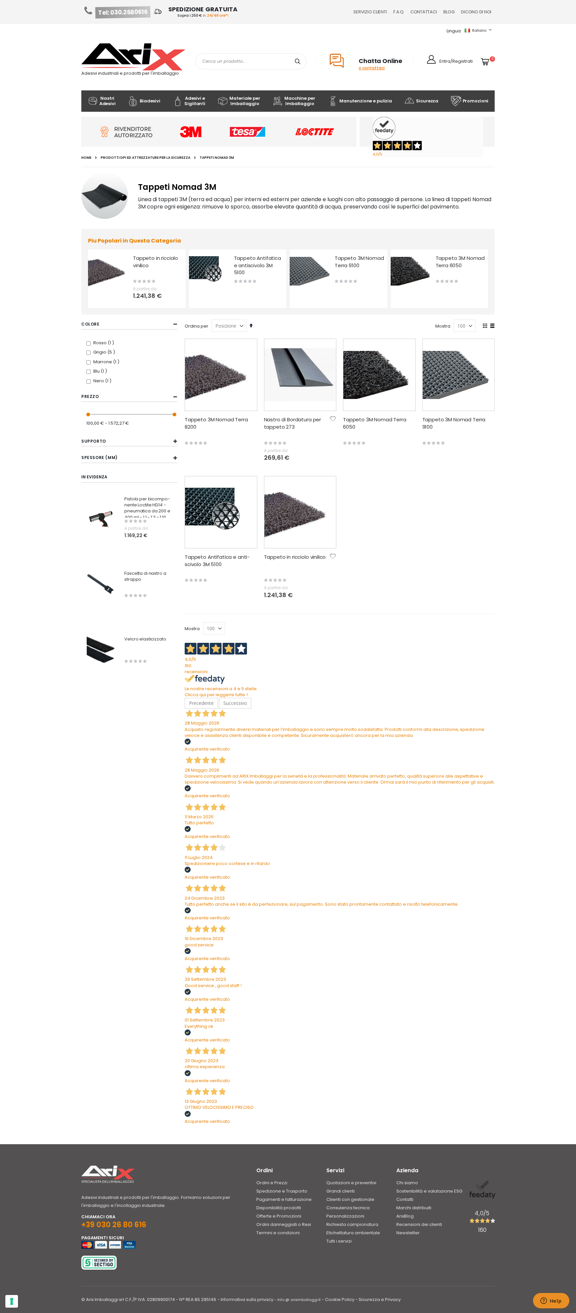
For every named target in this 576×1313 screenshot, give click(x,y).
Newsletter (408, 1233)
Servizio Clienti (370, 12)
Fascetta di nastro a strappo (145, 576)
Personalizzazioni (345, 1216)
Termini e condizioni (278, 1233)
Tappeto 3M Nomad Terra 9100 (359, 262)
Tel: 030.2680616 (123, 12)
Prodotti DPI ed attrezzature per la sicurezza (145, 157)
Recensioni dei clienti (419, 1224)
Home (86, 157)
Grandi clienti (340, 1191)
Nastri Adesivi (107, 101)
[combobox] (250, 61)
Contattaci (423, 12)
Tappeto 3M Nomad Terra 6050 (460, 262)
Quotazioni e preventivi (351, 1183)
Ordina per (196, 326)
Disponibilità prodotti (278, 1208)
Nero (103, 381)
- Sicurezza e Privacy (378, 1299)
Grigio (105, 352)
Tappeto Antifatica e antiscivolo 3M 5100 (257, 265)
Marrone (107, 362)
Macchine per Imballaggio (299, 101)
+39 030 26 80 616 (113, 1225)
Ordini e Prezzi (271, 1183)
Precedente (201, 703)
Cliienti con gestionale (350, 1199)
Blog (448, 12)
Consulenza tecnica (348, 1208)
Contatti (404, 1199)
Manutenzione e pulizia (365, 101)
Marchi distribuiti (413, 1208)
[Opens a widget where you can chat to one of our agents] (551, 1301)
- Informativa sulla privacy (245, 1299)
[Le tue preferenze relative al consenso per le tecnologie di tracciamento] (11, 1301)
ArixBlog (405, 1216)
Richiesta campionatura (352, 1224)
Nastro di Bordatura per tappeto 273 (292, 423)
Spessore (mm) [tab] (99, 457)
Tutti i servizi (339, 1241)
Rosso (104, 343)
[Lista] (492, 326)
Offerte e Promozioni (278, 1216)
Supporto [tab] (93, 441)
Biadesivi (150, 101)
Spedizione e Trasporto (281, 1191)
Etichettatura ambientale (353, 1233)
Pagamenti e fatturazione (284, 1199)
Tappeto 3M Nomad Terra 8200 (216, 423)
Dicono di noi (476, 12)
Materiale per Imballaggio (244, 101)
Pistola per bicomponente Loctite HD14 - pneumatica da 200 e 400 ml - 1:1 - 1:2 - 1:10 (147, 508)
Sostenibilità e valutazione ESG (429, 1191)
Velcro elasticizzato (145, 639)
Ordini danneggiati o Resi (283, 1224)
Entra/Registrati (456, 61)
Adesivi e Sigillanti (194, 101)
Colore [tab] (90, 324)
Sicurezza (427, 101)
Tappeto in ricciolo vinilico (155, 262)
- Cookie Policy (338, 1299)
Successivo (235, 703)
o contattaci (372, 68)
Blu (101, 371)
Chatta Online (380, 61)
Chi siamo (407, 1183)
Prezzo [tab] (90, 396)
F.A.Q (398, 12)
